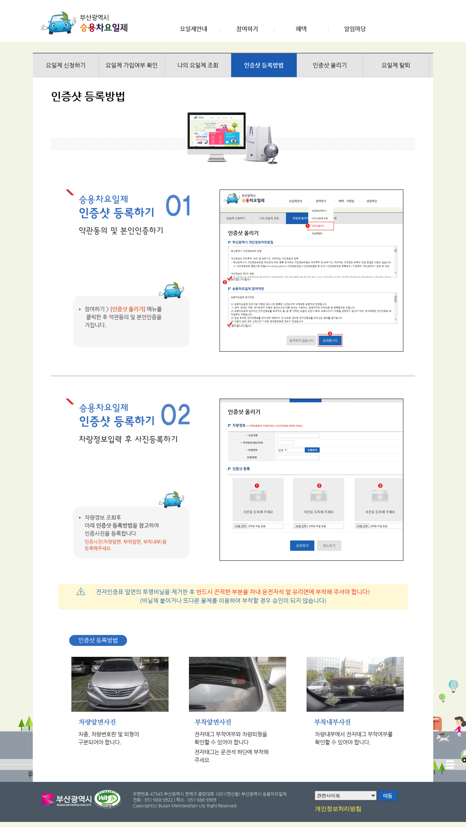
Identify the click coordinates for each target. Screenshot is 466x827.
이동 (387, 796)
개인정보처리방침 (338, 809)
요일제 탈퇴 (396, 65)
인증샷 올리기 (330, 65)
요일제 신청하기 (66, 65)
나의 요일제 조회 (197, 65)
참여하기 (247, 29)
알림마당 (355, 29)
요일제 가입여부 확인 (132, 65)
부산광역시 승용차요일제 (87, 23)
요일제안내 (193, 29)
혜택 (301, 29)
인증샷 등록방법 (264, 65)
